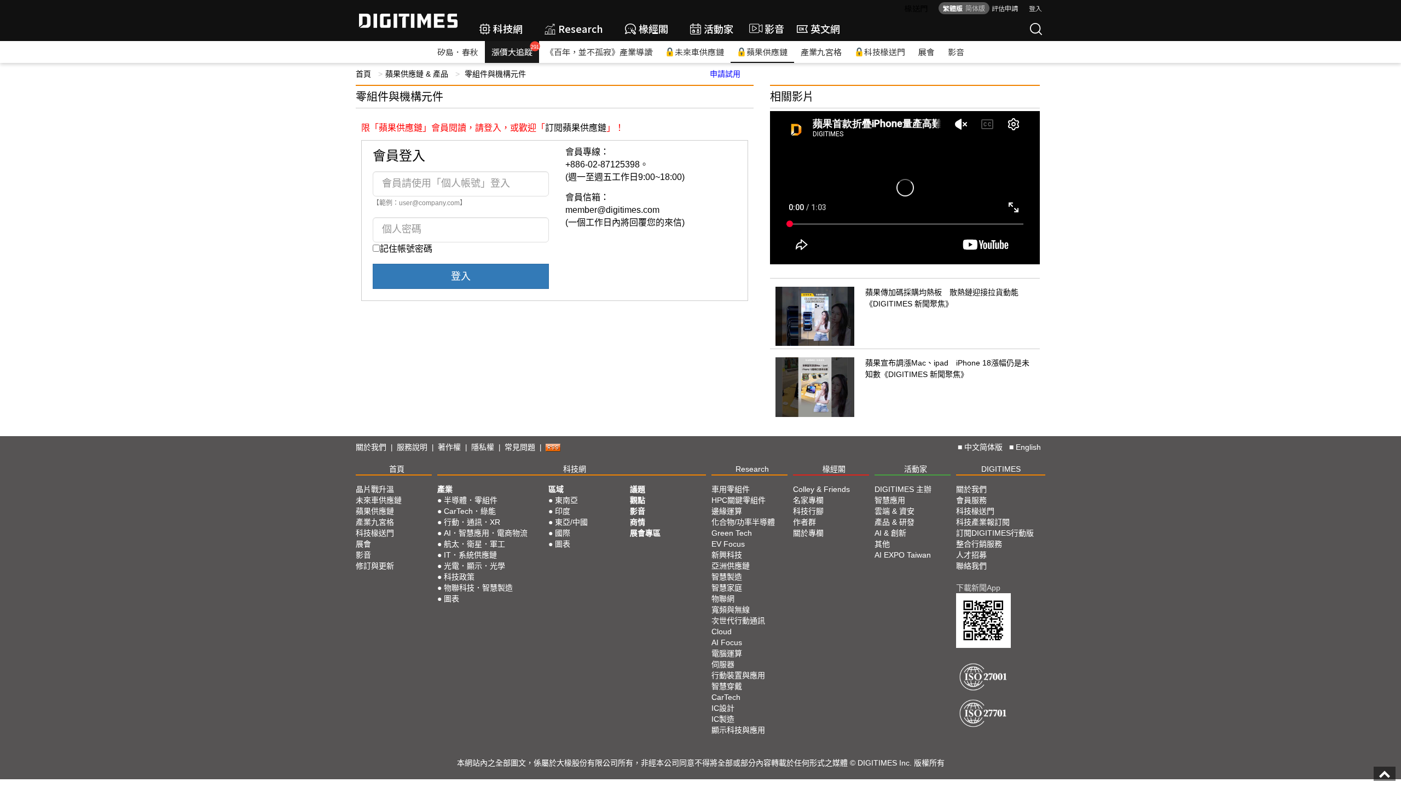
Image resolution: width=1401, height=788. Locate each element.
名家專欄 (808, 500)
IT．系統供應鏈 (470, 555)
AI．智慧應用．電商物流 (486, 533)
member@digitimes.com (612, 210)
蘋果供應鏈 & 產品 (416, 73)
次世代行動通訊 (738, 620)
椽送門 (916, 8)
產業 (445, 489)
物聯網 (722, 598)
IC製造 (722, 719)
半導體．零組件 (470, 500)
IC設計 (722, 708)
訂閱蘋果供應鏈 (575, 127)
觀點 (637, 500)
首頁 (363, 73)
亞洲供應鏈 (730, 565)
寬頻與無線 (730, 609)
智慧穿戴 (726, 686)
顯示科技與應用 (738, 730)
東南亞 (566, 500)
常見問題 (520, 447)
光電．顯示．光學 (474, 565)
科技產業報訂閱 (983, 522)
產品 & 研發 (894, 522)
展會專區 (645, 533)
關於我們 (371, 447)
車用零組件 (730, 489)
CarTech (725, 697)
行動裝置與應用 (738, 675)
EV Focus (728, 544)
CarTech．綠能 (470, 511)
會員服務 (971, 500)
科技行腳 (808, 511)
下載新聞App (978, 587)
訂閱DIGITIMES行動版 (995, 533)
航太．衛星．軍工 (474, 544)
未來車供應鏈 (699, 51)
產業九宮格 (821, 51)
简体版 (975, 8)
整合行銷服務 (979, 544)
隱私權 (482, 447)
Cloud (721, 631)
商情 (637, 522)
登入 (1035, 8)
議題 (637, 489)
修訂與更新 (375, 565)
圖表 (451, 598)
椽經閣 (653, 28)
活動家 (718, 28)
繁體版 (953, 8)
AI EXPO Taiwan (903, 555)
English (1028, 447)
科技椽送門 (884, 51)
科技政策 (459, 576)
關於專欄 (808, 533)
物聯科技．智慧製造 (478, 587)
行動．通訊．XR (472, 522)
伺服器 (722, 664)
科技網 (508, 28)
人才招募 (971, 555)
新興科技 (726, 555)
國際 (562, 533)
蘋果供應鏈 (767, 51)
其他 (882, 544)
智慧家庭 (726, 587)
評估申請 (1005, 8)
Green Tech (731, 533)
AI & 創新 (890, 533)
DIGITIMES (1001, 469)
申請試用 (725, 73)
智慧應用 (890, 500)
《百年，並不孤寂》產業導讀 (599, 51)
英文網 (825, 28)
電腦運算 (726, 653)
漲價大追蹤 (515, 50)
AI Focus (726, 642)
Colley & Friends (821, 489)
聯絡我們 (971, 565)
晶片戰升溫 (375, 489)
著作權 (449, 447)
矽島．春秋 (457, 51)
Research (580, 28)
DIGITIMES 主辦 (903, 489)
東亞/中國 (571, 522)
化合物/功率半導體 (743, 522)
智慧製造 (726, 576)
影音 (770, 28)
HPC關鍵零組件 (738, 500)
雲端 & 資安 (894, 511)
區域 (556, 489)
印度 (562, 511)
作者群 (804, 522)
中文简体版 (983, 447)
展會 (926, 51)
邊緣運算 (726, 511)
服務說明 (412, 447)
